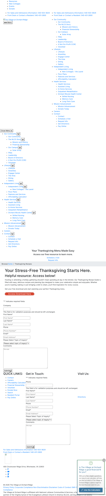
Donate (12, 9)
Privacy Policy (8, 487)
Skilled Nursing (68, 96)
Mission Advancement (62, 104)
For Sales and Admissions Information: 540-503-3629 (28, 13)
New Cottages (14, 4)
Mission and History (70, 27)
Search (10, 393)
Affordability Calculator (67, 79)
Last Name (8, 321)
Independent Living (61, 67)
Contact (57, 114)
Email (5, 334)
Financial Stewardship (70, 29)
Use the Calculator (92, 490)
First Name (8, 314)
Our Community (60, 19)
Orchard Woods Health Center (70, 94)
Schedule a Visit (64, 119)
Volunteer (61, 47)
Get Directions (63, 124)
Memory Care (67, 99)
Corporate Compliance (24, 487)
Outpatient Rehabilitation (67, 91)
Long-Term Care (68, 101)
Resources (13, 1)
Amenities (62, 54)
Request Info (63, 121)
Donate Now (12, 390)
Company (7, 305)
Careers (57, 111)
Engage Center (64, 57)
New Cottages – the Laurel (72, 72)
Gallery (60, 64)
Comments (7, 346)
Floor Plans (62, 74)
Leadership (62, 39)
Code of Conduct (64, 487)
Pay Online (62, 126)
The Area (61, 59)
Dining (60, 62)
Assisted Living (64, 86)
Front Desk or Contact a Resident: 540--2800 (26, 15)
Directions (82, 397)
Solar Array (66, 34)
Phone (5, 327)
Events (11, 6)
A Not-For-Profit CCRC (67, 44)
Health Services (60, 81)
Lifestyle (57, 49)
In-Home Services (65, 89)
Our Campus (63, 32)
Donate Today (63, 109)
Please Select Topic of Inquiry (15, 340)
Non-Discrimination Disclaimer (45, 487)
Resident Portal (13, 395)
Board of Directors (65, 42)
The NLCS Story (64, 24)
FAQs (60, 37)
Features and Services (66, 77)
